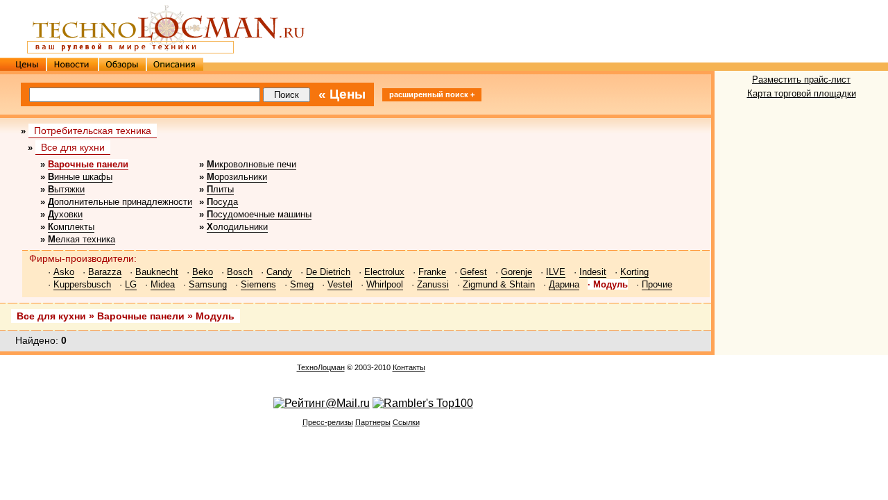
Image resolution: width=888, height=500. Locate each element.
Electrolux (384, 272)
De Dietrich (328, 272)
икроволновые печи (251, 164)
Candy (279, 272)
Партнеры (373, 422)
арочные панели (88, 164)
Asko (63, 272)
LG (131, 284)
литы (220, 189)
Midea (163, 284)
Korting (634, 272)
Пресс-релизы (327, 422)
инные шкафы (80, 177)
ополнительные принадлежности (120, 202)
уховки (65, 214)
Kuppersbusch (82, 284)
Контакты (409, 367)
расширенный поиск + (432, 94)
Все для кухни (73, 147)
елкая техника (81, 239)
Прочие (657, 284)
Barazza (104, 272)
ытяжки (66, 189)
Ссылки (406, 422)
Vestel (339, 284)
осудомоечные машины (259, 214)
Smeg (302, 284)
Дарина (564, 284)
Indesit (592, 272)
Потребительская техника (92, 130)
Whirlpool (384, 284)
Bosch (240, 272)
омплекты (71, 227)
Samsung (208, 284)
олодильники (237, 227)
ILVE (555, 272)
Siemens (258, 284)
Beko (202, 272)
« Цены (342, 94)
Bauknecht (156, 272)
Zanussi (433, 284)
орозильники (237, 177)
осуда (222, 202)
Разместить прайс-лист (801, 79)
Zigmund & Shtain (499, 284)
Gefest (473, 272)
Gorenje (516, 272)
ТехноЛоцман (321, 367)
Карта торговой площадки (801, 93)
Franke (432, 272)
